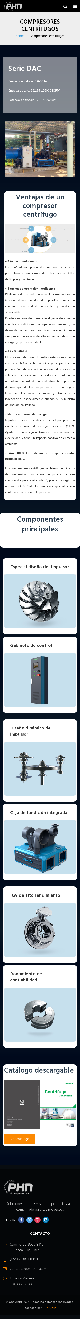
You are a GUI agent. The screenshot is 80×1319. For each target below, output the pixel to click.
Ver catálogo (19, 1139)
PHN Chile (49, 1307)
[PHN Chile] (13, 6)
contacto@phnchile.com (28, 1269)
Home (19, 36)
